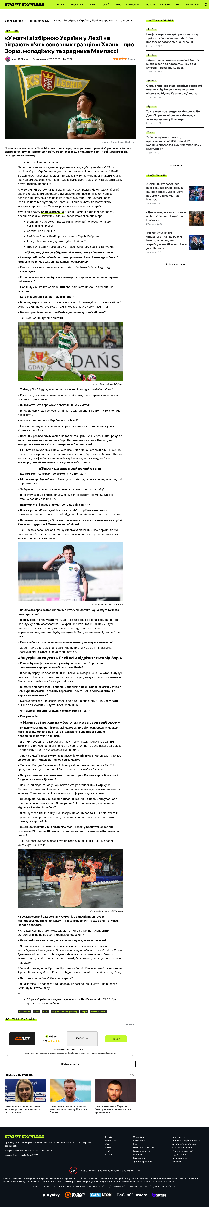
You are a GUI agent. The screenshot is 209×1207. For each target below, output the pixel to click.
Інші (177, 4)
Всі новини (175, 164)
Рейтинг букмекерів (143, 1147)
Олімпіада (138, 1136)
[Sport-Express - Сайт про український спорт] (23, 4)
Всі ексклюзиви (175, 264)
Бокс (93, 4)
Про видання (179, 1136)
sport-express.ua (52, 211)
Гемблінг (137, 1154)
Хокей (105, 4)
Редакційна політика (182, 1151)
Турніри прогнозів (142, 1161)
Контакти (177, 1161)
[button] (206, 4)
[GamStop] (101, 1195)
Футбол (60, 4)
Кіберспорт (133, 4)
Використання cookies (184, 1144)
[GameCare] (159, 1195)
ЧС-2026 (150, 4)
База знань (139, 1158)
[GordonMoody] (75, 1195)
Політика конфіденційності (186, 1140)
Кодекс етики (179, 1154)
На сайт (116, 1038)
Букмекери (192, 4)
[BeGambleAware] (132, 1195)
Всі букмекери (70, 1063)
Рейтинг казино (141, 1151)
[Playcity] (51, 1195)
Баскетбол (77, 4)
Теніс (117, 4)
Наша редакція (179, 1158)
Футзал (165, 4)
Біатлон (108, 1154)
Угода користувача (182, 1147)
